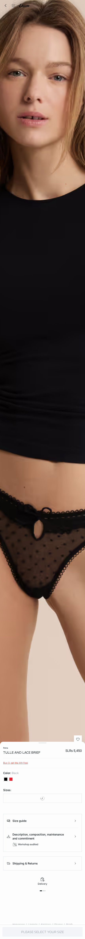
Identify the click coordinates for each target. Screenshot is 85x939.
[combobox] (42, 798)
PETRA (5, 748)
